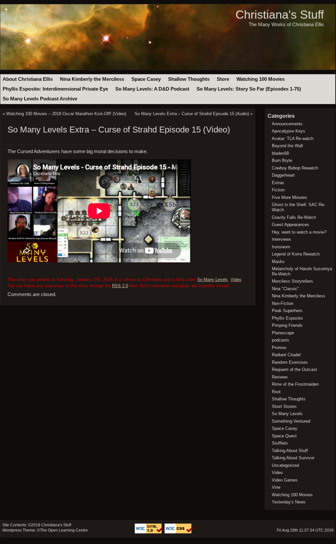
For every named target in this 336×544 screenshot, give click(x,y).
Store (223, 79)
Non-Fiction (282, 303)
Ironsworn (281, 246)
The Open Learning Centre (64, 530)
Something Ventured (291, 421)
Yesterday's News (289, 502)
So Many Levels (212, 279)
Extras (278, 182)
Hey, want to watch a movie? (299, 232)
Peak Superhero (287, 310)
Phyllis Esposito (287, 318)
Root (276, 391)
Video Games (285, 480)
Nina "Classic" (285, 288)
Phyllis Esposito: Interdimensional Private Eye (55, 89)
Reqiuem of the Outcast (294, 369)
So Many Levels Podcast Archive (40, 98)
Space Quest (284, 435)
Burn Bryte (282, 160)
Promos (279, 347)
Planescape (283, 332)
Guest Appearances (290, 224)
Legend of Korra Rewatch (296, 254)
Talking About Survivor (293, 457)
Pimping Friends (287, 325)
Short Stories (284, 406)
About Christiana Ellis (28, 79)
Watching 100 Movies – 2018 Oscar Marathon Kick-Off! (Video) (66, 113)
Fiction (278, 189)
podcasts (280, 340)
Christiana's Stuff (279, 14)
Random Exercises (290, 362)
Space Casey (146, 79)
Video (236, 279)
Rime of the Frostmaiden (295, 384)
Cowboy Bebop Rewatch (295, 168)
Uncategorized (285, 465)
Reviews (280, 377)
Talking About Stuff (290, 450)
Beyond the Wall (287, 145)
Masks (278, 261)
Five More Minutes (289, 197)
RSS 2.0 (120, 285)
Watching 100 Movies (260, 79)
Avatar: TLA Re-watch (292, 138)
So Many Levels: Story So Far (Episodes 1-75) (248, 89)
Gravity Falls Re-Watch (294, 217)
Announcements (287, 123)
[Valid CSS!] (178, 532)
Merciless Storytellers (292, 281)
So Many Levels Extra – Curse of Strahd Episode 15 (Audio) (192, 113)
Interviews (281, 239)
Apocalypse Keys (288, 131)
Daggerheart (283, 175)
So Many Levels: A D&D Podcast (152, 89)
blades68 (280, 153)
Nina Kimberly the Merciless (92, 79)
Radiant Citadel (286, 354)
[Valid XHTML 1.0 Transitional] (149, 532)
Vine (276, 487)
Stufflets (280, 443)
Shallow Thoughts (189, 79)
